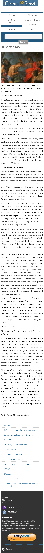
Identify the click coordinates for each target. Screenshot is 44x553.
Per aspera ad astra (12, 479)
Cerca (32, 29)
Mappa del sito (8, 500)
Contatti (5, 497)
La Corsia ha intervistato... (14, 454)
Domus (11, 15)
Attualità (11, 29)
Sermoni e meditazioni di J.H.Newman (18, 435)
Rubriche (32, 24)
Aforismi (7, 425)
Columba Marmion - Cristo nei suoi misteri (20, 430)
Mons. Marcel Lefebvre (13, 440)
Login (4, 502)
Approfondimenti (32, 20)
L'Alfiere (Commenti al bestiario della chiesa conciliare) (21, 485)
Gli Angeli (7, 474)
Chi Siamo (32, 15)
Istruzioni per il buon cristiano (15, 445)
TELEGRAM (12, 512)
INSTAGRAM (13, 507)
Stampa (8, 549)
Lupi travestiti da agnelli (13, 459)
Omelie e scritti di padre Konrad (16, 464)
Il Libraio (7, 469)
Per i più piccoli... (10, 449)
